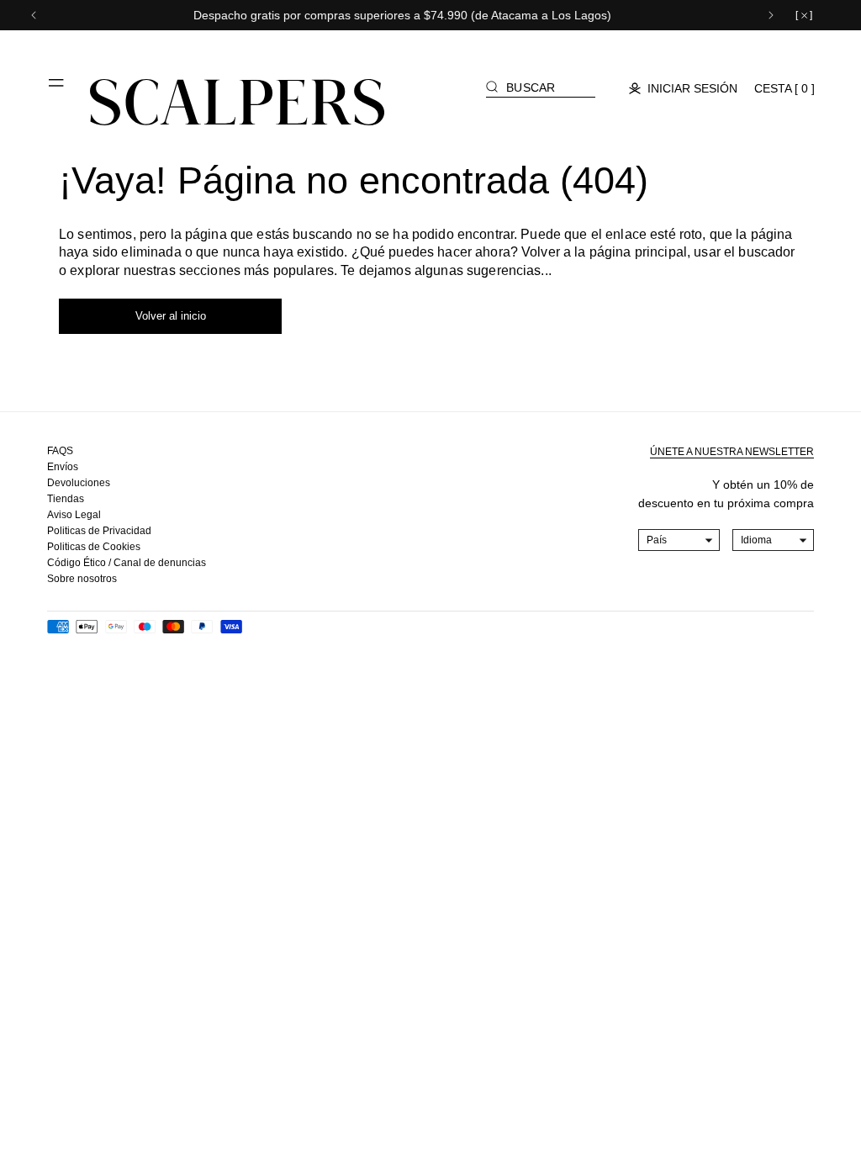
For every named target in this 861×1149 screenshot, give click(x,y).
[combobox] (679, 540)
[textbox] (679, 540)
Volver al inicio (170, 316)
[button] (57, 89)
